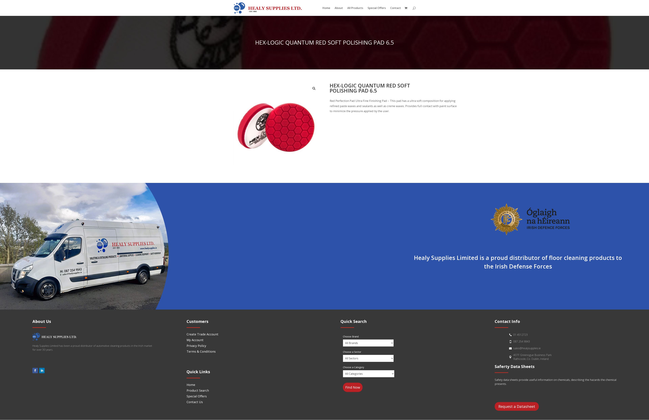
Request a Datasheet (516, 406)
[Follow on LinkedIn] (42, 370)
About (339, 8)
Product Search (198, 390)
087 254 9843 (521, 341)
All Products (355, 8)
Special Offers (377, 8)
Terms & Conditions (201, 351)
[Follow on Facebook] (35, 370)
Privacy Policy (196, 346)
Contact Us (195, 402)
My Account (195, 340)
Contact (395, 8)
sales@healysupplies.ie (527, 348)
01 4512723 (520, 335)
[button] (314, 88)
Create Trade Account (202, 334)
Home (326, 8)
